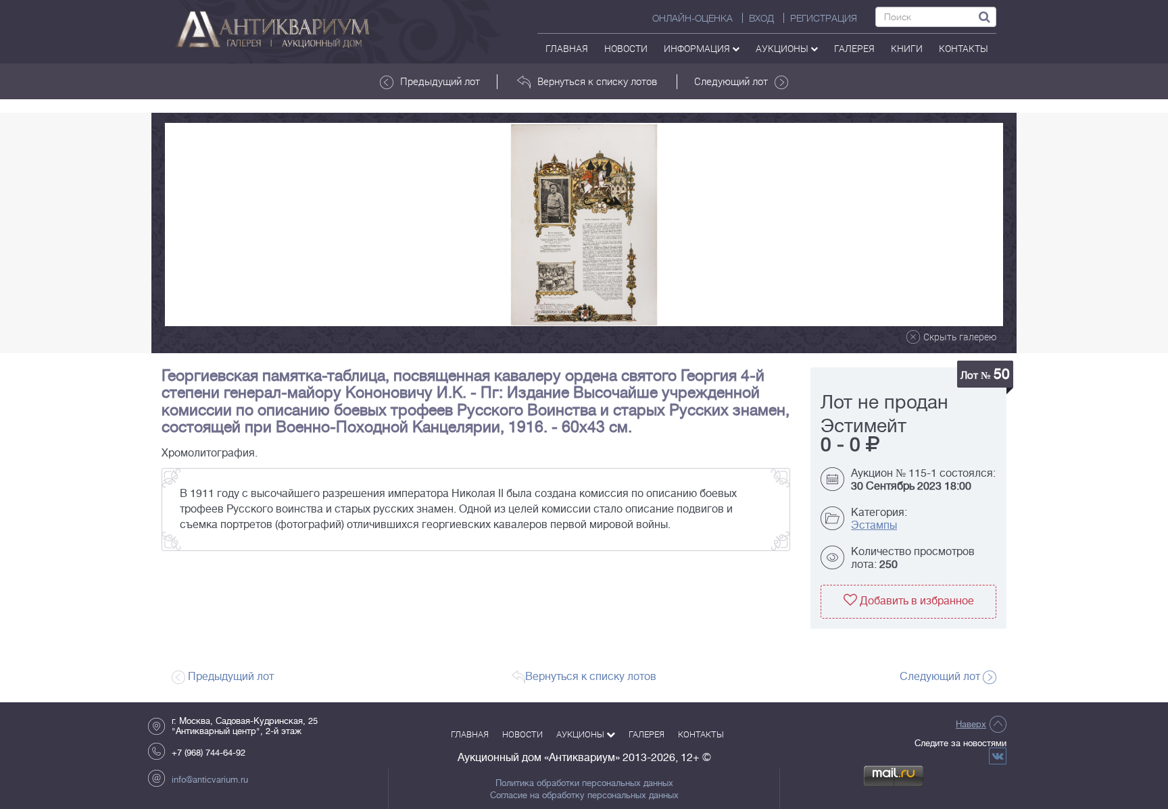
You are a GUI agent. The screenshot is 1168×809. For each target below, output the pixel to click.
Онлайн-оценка (692, 18)
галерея (854, 48)
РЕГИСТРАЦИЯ (823, 18)
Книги (907, 48)
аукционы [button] (783, 48)
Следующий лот (731, 81)
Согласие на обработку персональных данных (584, 795)
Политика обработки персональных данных (584, 783)
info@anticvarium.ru (210, 780)
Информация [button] (698, 48)
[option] (584, 224)
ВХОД (761, 18)
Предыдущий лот (440, 81)
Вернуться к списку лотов (597, 81)
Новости (626, 48)
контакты (963, 48)
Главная (566, 48)
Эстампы (874, 525)
